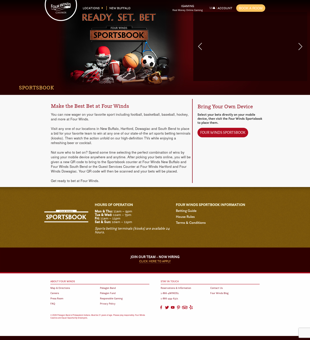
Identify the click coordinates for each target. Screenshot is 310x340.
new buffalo (119, 8)
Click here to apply (155, 261)
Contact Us (216, 287)
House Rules (185, 216)
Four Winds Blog (219, 293)
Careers (54, 293)
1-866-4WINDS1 (170, 293)
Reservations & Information (176, 287)
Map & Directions (60, 287)
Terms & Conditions (191, 222)
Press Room (56, 298)
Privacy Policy (107, 303)
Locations (91, 8)
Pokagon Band (108, 287)
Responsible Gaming (111, 298)
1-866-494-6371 (169, 298)
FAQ (52, 303)
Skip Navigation (157, 5)
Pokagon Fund (108, 293)
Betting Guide (186, 210)
